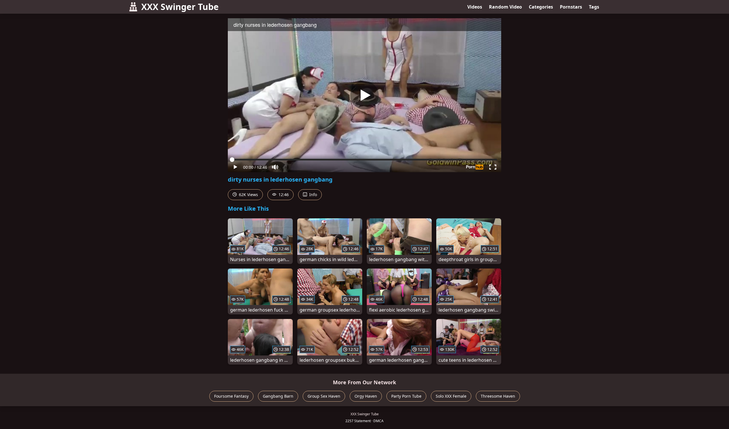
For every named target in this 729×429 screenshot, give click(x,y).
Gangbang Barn (278, 396)
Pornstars (571, 7)
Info (312, 194)
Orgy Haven (366, 396)
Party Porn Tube (406, 396)
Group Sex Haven (324, 396)
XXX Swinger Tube (180, 7)
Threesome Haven (498, 396)
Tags (594, 7)
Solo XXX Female (451, 396)
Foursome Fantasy (231, 396)
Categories (541, 7)
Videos (474, 7)
